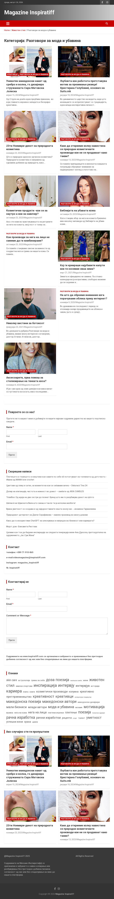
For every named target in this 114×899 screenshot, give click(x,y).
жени (85, 680)
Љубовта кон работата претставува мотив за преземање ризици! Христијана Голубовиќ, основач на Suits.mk (83, 86)
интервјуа (83, 685)
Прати (11, 455)
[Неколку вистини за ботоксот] (30, 304)
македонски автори (59, 701)
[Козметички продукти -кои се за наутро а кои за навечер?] (30, 191)
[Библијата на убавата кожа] (84, 191)
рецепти (67, 717)
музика (9, 712)
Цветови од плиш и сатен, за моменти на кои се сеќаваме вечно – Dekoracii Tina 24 (46, 485)
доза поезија (57, 679)
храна (27, 721)
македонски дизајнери (89, 702)
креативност (43, 696)
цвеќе (35, 722)
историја (95, 686)
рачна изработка (20, 717)
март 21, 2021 (66, 272)
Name (10, 427)
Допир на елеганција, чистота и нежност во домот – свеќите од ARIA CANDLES (45, 491)
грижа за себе (38, 680)
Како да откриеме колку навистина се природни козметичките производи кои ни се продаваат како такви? (83, 151)
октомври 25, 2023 (14, 218)
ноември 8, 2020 (13, 385)
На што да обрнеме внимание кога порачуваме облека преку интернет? (83, 296)
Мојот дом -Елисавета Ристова (21, 526)
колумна (74, 691)
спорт (75, 718)
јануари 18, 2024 (67, 95)
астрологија (24, 680)
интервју (66, 685)
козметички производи (52, 691)
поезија (84, 712)
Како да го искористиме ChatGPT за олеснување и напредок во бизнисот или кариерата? (50, 520)
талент (81, 718)
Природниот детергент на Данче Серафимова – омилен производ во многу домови (47, 515)
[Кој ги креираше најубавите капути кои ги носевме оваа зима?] (84, 246)
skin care (11, 680)
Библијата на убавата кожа (78, 210)
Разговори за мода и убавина (34, 74)
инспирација (45, 685)
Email (9, 441)
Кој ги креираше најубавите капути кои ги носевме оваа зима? (82, 267)
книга (25, 692)
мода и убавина (61, 707)
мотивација (94, 706)
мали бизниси (16, 707)
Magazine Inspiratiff (29, 12)
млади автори (37, 707)
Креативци (12, 74)
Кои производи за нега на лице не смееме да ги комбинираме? (27, 239)
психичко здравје (98, 713)
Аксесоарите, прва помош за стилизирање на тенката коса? (26, 379)
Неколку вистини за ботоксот (25, 323)
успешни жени (14, 721)
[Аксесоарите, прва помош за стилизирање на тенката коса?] (30, 358)
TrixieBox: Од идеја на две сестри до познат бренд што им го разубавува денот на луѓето (50, 497)
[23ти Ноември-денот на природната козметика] (30, 126)
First (8, 436)
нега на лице (37, 712)
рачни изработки (48, 717)
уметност (94, 717)
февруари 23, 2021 (14, 327)
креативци (64, 696)
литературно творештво (83, 697)
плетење (71, 712)
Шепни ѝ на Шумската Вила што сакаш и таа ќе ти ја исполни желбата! (40, 503)
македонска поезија (23, 701)
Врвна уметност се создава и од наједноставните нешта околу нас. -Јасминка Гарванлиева (51, 509)
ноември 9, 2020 (67, 302)
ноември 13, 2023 (68, 160)
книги (32, 692)
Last (40, 436)
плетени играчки (56, 712)
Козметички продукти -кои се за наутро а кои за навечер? (26, 212)
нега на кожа (20, 712)
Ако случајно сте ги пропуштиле (27, 731)
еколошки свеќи (76, 680)
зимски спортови (24, 686)
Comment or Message (18, 615)
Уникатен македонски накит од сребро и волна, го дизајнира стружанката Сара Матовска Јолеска (26, 86)
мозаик (78, 707)
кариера (14, 691)
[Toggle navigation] (8, 23)
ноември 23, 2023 (14, 153)
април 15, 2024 (13, 95)
